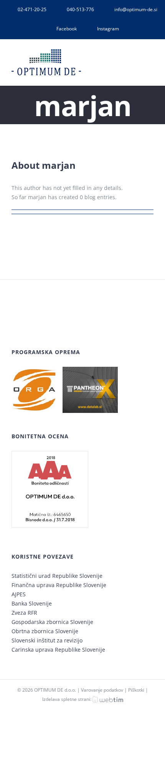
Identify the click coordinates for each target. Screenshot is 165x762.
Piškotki (136, 690)
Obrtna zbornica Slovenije (45, 631)
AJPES (19, 594)
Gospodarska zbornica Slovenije (52, 622)
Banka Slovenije (32, 603)
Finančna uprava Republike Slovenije (59, 585)
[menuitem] (27, 9)
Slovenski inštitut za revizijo (47, 640)
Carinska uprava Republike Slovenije (58, 649)
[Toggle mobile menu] (150, 58)
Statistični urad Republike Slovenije (57, 575)
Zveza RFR (24, 612)
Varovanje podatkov (102, 690)
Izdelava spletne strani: (67, 699)
